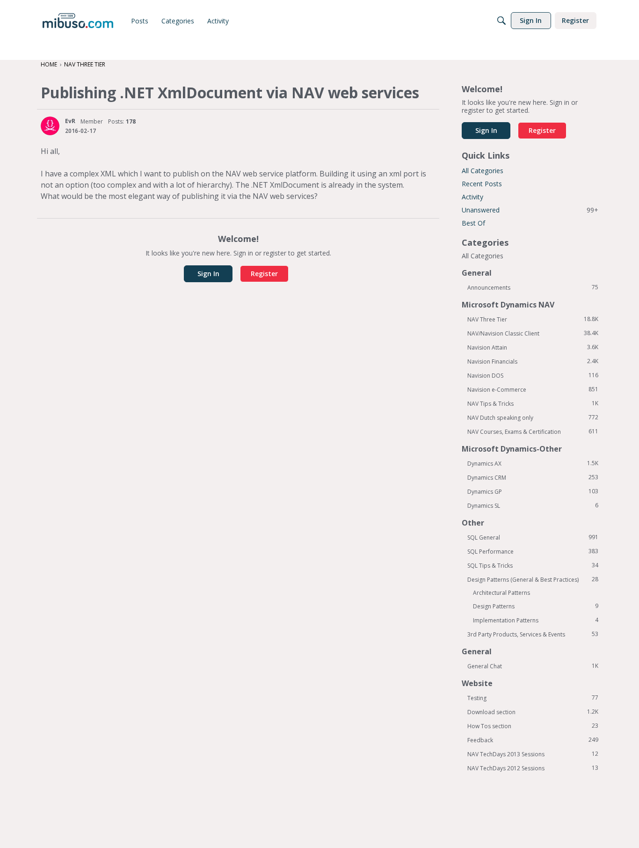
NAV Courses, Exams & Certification (532, 431)
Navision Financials (532, 361)
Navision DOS (532, 375)
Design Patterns (535, 606)
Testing (532, 698)
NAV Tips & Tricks (532, 403)
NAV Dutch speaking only (532, 417)
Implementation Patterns (535, 620)
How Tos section (532, 726)
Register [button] (264, 273)
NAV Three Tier (532, 319)
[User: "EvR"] (50, 126)
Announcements (532, 287)
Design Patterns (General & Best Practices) (532, 579)
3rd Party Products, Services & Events (532, 634)
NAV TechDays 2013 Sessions (532, 754)
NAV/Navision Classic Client (532, 333)
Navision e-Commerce (532, 389)
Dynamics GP (532, 491)
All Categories (482, 170)
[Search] (501, 20)
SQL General (532, 537)
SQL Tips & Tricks (532, 565)
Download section (532, 712)
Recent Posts (482, 183)
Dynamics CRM (532, 477)
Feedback (532, 740)
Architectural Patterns (501, 592)
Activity (472, 196)
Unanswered (530, 209)
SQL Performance (532, 551)
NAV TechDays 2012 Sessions (532, 768)
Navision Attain (532, 347)
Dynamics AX (532, 463)
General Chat (532, 666)
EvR (70, 121)
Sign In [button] (208, 273)
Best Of (473, 223)
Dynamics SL (532, 505)
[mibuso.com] (78, 20)
